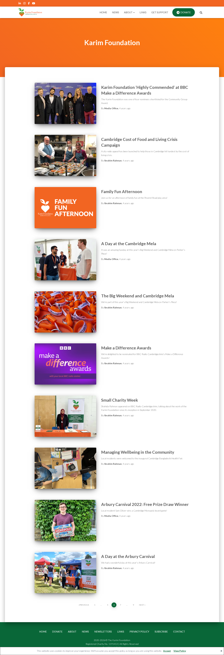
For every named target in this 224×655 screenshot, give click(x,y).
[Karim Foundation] (30, 12)
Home (103, 12)
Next (141, 605)
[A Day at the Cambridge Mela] (65, 259)
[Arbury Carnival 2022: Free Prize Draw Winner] (65, 520)
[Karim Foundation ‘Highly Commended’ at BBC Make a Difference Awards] (65, 103)
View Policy (179, 650)
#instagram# (24, 4)
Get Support (159, 12)
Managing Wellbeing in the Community (137, 452)
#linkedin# (20, 4)
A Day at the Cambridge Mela (128, 243)
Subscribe (161, 631)
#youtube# (34, 4)
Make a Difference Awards (126, 347)
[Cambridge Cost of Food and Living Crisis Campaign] (65, 155)
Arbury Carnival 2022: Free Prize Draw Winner (145, 504)
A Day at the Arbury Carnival (128, 556)
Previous (84, 605)
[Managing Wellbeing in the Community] (65, 468)
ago (125, 108)
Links (143, 12)
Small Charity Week (119, 400)
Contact (179, 631)
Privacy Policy (139, 631)
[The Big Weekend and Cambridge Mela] (65, 312)
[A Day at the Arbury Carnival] (65, 572)
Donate (185, 12)
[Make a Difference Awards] (65, 364)
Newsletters (103, 631)
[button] (134, 12)
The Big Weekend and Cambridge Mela (137, 295)
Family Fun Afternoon (121, 191)
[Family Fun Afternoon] (65, 207)
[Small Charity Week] (65, 416)
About (128, 12)
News (115, 12)
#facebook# (29, 4)
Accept (167, 650)
